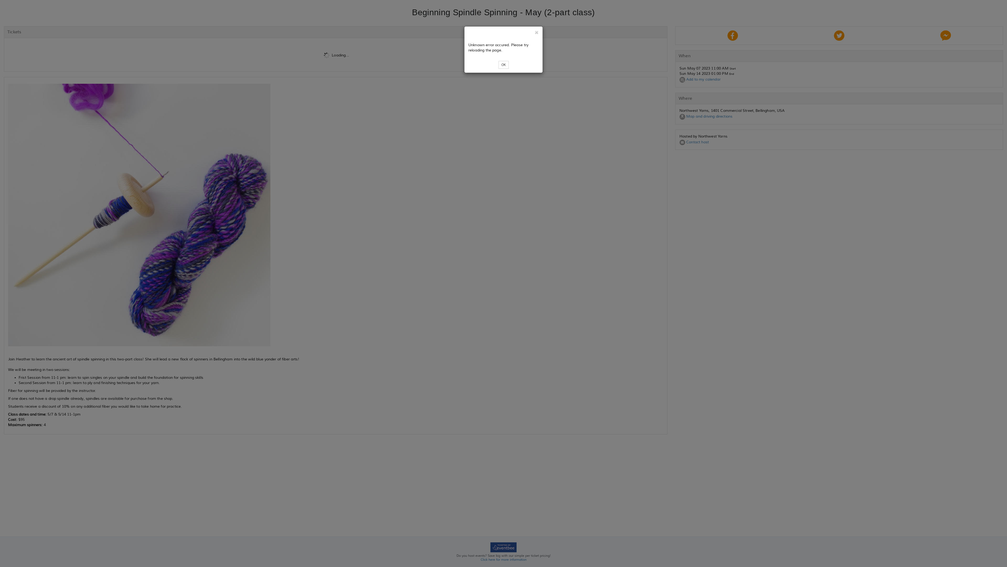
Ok (503, 65)
